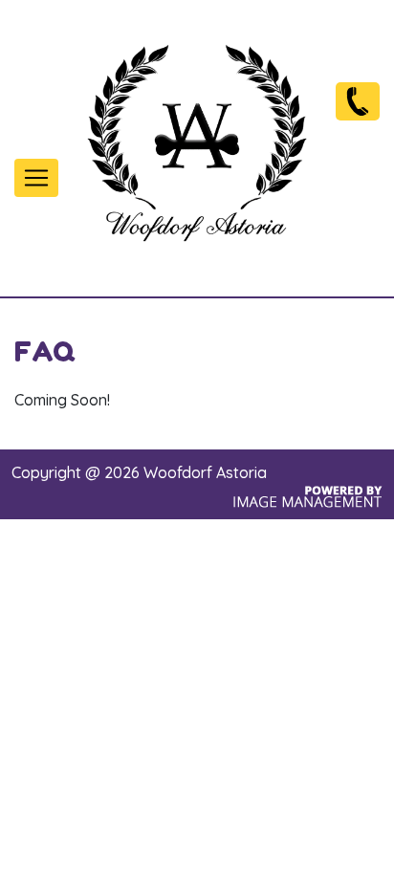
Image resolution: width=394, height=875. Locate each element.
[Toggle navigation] (36, 178)
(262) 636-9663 (358, 100)
